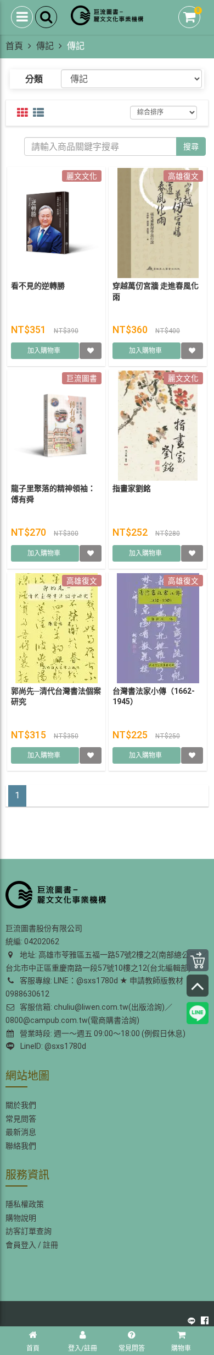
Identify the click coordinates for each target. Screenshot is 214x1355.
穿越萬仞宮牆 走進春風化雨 (155, 291)
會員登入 (20, 1244)
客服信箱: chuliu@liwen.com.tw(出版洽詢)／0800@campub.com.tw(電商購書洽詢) (88, 1014)
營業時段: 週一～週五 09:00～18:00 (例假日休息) (100, 1033)
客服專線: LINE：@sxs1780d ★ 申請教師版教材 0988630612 (94, 987)
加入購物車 (44, 351)
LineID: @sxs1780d (51, 1046)
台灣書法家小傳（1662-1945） (153, 696)
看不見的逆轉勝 (38, 285)
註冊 (50, 1244)
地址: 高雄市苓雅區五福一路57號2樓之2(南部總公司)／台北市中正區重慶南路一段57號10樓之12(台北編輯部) (106, 961)
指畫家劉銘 (131, 488)
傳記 (45, 46)
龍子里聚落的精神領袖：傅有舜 (53, 494)
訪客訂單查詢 (28, 1231)
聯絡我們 (20, 1145)
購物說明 (20, 1217)
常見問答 (20, 1118)
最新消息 (20, 1132)
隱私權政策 (24, 1204)
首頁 (14, 46)
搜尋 (191, 146)
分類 (34, 79)
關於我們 (20, 1105)
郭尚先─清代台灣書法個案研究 (56, 696)
